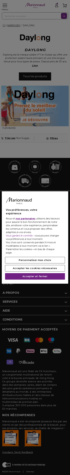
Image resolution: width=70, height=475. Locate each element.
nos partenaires (25, 218)
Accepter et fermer (35, 276)
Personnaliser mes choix (35, 260)
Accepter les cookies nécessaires (35, 268)
